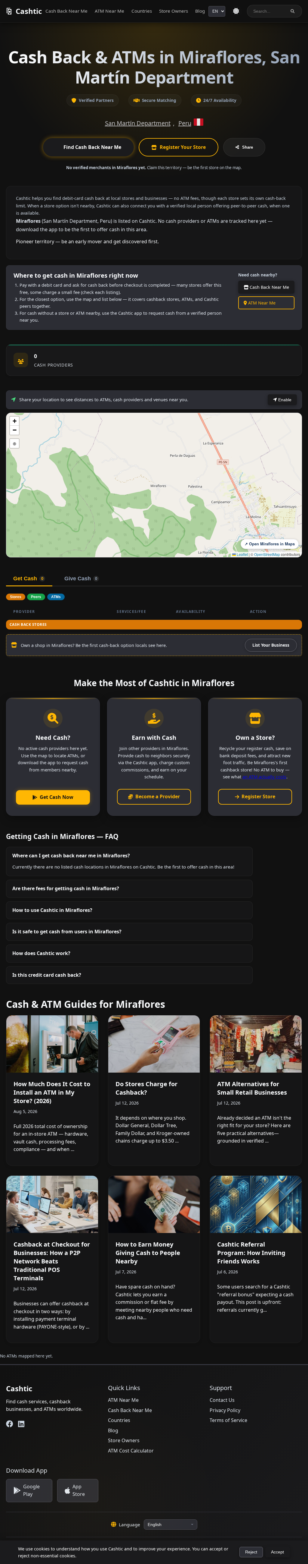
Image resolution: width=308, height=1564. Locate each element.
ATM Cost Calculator (131, 1450)
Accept (277, 1552)
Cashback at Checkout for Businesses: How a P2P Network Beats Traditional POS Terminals (52, 1261)
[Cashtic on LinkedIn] (21, 1424)
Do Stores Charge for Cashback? (146, 1088)
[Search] (292, 11)
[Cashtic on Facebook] (9, 1424)
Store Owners (173, 11)
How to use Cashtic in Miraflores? (52, 910)
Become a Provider (157, 796)
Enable (284, 399)
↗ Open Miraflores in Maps (270, 544)
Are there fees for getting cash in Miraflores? (65, 888)
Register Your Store (183, 147)
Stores (15, 597)
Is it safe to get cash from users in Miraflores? (67, 931)
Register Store (258, 796)
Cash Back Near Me (66, 11)
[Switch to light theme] (236, 11)
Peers (36, 597)
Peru (184, 123)
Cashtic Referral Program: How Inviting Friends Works (251, 1252)
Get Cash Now (56, 797)
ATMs (56, 597)
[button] (14, 421)
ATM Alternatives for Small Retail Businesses (252, 1088)
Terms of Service (228, 1420)
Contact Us (222, 1400)
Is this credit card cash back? (46, 975)
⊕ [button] (15, 443)
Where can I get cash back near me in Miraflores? (71, 855)
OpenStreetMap (267, 554)
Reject (251, 1552)
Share (247, 147)
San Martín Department (138, 123)
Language (129, 1524)
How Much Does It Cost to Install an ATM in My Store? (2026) (52, 1092)
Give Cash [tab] (80, 578)
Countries (141, 11)
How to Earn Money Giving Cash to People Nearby (148, 1252)
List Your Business (270, 645)
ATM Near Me (109, 11)
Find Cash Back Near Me (92, 147)
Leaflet (242, 554)
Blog (200, 11)
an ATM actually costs (264, 777)
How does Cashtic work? (41, 953)
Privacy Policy (225, 1410)
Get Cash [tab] (28, 578)
